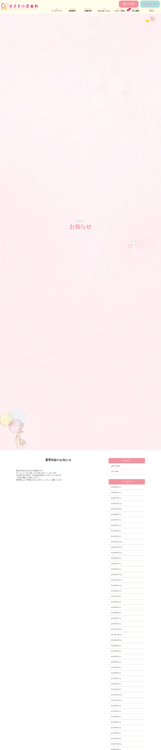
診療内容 (88, 10)
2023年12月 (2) (116, 574)
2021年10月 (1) (116, 700)
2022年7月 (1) (116, 656)
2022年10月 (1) (116, 640)
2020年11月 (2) (116, 744)
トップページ (56, 10)
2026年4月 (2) (116, 487)
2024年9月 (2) (116, 558)
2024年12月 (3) (116, 542)
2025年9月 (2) (116, 514)
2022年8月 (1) (116, 651)
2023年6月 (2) (116, 602)
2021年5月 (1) (116, 722)
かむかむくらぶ (104, 10)
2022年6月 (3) (116, 662)
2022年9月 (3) (116, 645)
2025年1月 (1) (116, 536)
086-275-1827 (151, 4)
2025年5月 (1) (116, 525)
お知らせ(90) (115, 466)
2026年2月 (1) (116, 492)
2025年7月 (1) (116, 520)
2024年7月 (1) (116, 563)
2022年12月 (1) (116, 629)
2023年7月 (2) (116, 596)
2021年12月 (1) (116, 695)
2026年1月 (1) (116, 498)
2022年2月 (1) (116, 684)
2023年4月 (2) (116, 613)
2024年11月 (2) (116, 547)
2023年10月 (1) (116, 585)
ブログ (151, 10)
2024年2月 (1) (116, 569)
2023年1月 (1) (116, 624)
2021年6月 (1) (116, 717)
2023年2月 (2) (116, 618)
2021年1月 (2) (116, 738)
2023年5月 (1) (116, 607)
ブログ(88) (115, 471)
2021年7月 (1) (116, 711)
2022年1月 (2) (116, 689)
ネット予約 (129, 4)
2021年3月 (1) (116, 733)
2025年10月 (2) (116, 509)
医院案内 (72, 10)
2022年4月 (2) (116, 673)
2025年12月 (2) (116, 503)
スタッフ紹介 (120, 10)
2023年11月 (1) (116, 580)
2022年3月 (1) (116, 678)
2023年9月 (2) (116, 591)
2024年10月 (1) (116, 553)
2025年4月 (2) (116, 531)
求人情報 (135, 10)
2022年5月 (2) (116, 667)
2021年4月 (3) (116, 727)
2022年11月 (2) (116, 635)
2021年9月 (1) (116, 706)
